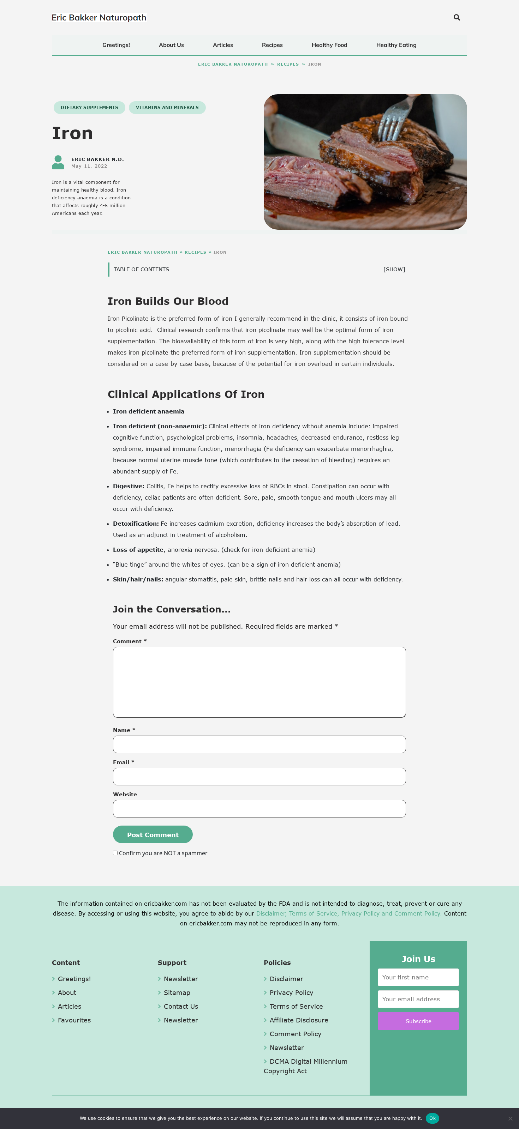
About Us (171, 44)
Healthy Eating (396, 44)
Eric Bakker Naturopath (233, 64)
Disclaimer (286, 979)
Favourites (74, 1020)
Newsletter (181, 979)
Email (124, 762)
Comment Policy (296, 1034)
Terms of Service (296, 1006)
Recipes (272, 44)
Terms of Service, (314, 913)
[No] (510, 1118)
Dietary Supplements (89, 107)
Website (125, 794)
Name (124, 730)
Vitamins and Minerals (167, 107)
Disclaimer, (271, 913)
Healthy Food (329, 44)
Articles (223, 44)
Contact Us (181, 1006)
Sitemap (177, 992)
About (67, 992)
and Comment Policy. (412, 913)
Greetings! (116, 44)
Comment (130, 641)
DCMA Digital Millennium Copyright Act (306, 1066)
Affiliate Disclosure (299, 1020)
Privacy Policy (360, 913)
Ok (432, 1118)
